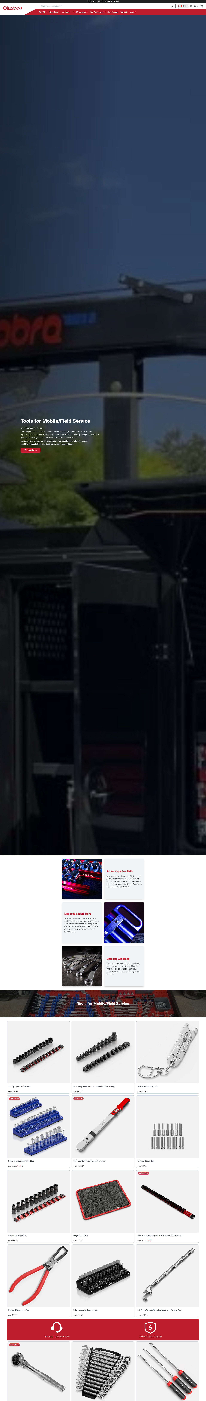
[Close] (132, 681)
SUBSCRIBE (87, 714)
